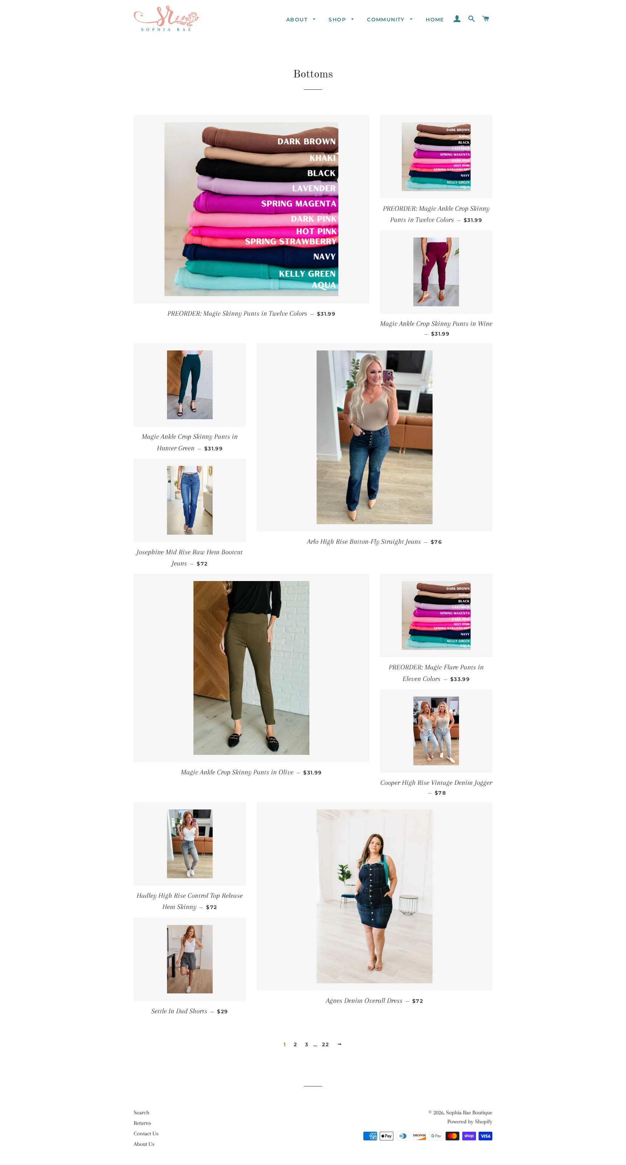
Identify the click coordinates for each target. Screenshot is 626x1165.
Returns (142, 1123)
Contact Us (146, 1133)
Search (141, 1112)
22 (325, 1044)
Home (435, 19)
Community (386, 19)
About (297, 19)
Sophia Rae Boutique (469, 1112)
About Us (144, 1144)
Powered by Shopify (469, 1121)
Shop (338, 19)
